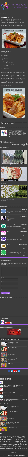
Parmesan (25, 444)
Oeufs (18, 444)
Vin (26, 448)
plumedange (9, 209)
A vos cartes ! (8, 438)
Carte (2, 440)
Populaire (7, 339)
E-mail (2, 281)
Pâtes (21, 122)
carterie (8, 440)
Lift (6, 444)
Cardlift (23, 437)
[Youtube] (16, 371)
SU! (20, 448)
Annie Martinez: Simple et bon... (9, 392)
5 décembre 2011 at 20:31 (22, 251)
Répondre (24, 213)
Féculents (9, 13)
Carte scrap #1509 (5, 182)
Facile (8, 122)
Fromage (19, 443)
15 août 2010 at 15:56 (23, 216)
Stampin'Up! (15, 448)
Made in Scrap (13, 444)
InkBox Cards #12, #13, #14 (13, 358)
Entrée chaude (11, 441)
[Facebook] (9, 371)
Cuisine (5, 13)
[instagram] (19, 371)
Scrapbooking (4, 448)
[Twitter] (12, 371)
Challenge (13, 439)
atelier (2, 437)
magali (8, 237)
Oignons (21, 444)
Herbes (12, 122)
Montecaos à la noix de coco (8, 142)
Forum (4, 443)
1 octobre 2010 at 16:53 (23, 244)
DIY (25, 440)
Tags (18, 339)
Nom (2, 277)
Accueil (2, 13)
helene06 (8, 244)
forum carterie (14, 443)
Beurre (14, 437)
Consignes (18, 439)
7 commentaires (5, 20)
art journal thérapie (14, 436)
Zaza (8, 216)
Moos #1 (9, 352)
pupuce (8, 231)
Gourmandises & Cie (11, 224)
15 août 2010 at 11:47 (23, 209)
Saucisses (7, 123)
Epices (16, 441)
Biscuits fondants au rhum (13, 342)
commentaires (13, 339)
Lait (4, 444)
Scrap (15, 446)
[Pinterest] (14, 371)
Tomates (12, 123)
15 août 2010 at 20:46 (23, 224)
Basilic (4, 122)
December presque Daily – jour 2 (8, 164)
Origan (17, 122)
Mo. (3, 19)
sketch (10, 448)
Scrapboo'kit (21, 446)
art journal (8, 436)
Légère (9, 444)
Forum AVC (8, 442)
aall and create (3, 436)
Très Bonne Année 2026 (12, 347)
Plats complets (18, 19)
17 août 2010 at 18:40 (23, 231)
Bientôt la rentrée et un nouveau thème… (18, 144)
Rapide (2, 123)
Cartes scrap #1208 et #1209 (7, 199)
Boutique (18, 437)
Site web (3, 285)
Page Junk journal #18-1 (12, 363)
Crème (22, 439)
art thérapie (22, 436)
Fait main (23, 441)
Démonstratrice (4, 441)
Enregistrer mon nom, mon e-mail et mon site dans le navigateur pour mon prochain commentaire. (11, 290)
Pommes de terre (3, 446)
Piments (25, 122)
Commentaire (4, 266)
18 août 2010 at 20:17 (23, 237)
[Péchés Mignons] (14, 5)
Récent (2, 339)
